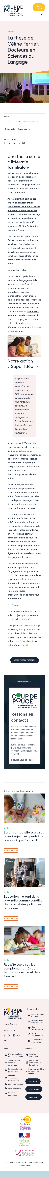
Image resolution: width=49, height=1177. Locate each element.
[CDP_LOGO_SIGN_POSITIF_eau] (13, 5)
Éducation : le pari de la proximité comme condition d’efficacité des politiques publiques (24, 902)
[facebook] (5, 143)
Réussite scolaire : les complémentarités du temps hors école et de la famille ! (22, 970)
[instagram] (14, 143)
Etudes (11, 31)
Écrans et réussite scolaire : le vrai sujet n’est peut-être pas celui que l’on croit (24, 836)
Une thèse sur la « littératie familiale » (23, 121)
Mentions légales (24, 1165)
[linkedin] (19, 143)
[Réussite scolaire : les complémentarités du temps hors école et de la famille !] (24, 927)
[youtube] (18, 1035)
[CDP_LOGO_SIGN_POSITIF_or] (13, 1008)
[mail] (23, 143)
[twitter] (9, 143)
